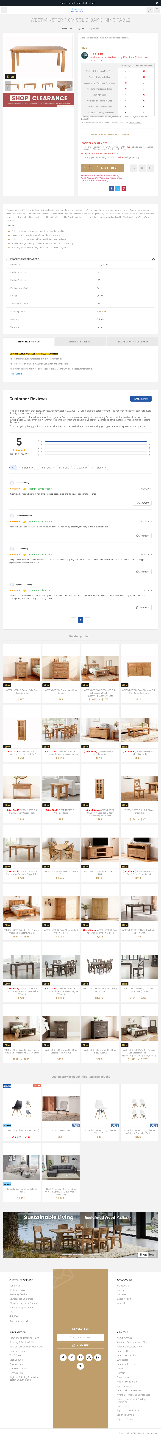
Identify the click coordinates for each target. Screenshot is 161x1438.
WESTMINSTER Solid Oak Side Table (61, 811)
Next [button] (69, 86)
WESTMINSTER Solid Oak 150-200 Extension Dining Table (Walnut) (22, 991)
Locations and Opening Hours (24, 1338)
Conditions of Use (18, 1368)
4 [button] (80, 1254)
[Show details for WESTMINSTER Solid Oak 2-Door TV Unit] (100, 849)
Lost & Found (16, 1360)
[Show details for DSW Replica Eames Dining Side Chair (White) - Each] (100, 1108)
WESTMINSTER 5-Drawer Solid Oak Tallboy (61, 691)
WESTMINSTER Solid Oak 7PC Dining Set (61, 872)
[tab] (29, 341)
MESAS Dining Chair (61, 1130)
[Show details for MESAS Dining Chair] (61, 1108)
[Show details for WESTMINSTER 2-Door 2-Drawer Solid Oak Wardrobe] (61, 908)
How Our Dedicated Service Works (26, 1346)
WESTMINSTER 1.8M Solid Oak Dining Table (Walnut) (139, 931)
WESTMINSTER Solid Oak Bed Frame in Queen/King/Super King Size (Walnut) (21, 1051)
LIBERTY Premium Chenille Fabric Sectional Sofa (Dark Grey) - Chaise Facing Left (61, 1192)
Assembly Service (18, 1294)
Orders (120, 1290)
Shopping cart (124, 1299)
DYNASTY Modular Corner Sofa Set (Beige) (21, 1190)
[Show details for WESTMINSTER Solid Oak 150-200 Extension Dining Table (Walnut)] (22, 967)
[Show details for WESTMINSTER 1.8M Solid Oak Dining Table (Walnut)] (139, 908)
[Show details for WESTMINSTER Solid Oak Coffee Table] (139, 730)
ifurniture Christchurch (128, 1355)
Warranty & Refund (80, 341)
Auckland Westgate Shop (129, 1346)
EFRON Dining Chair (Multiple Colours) (22, 1130)
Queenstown (123, 1377)
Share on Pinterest (124, 188)
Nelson (120, 1368)
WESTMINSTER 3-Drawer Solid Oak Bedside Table (22, 691)
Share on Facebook (111, 188)
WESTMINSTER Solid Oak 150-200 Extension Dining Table (22, 872)
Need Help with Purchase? (132, 341)
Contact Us (14, 1285)
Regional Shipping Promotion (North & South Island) (24, 1378)
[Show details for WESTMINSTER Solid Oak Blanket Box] (100, 730)
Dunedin (121, 1373)
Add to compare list (142, 168)
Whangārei (122, 1360)
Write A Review (141, 399)
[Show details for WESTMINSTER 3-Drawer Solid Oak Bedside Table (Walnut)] (61, 1028)
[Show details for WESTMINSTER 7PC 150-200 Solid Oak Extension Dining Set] (61, 730)
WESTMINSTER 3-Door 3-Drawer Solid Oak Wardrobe (100, 931)
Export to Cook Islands (128, 1410)
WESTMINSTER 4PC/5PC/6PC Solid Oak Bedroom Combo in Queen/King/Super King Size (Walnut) (139, 1053)
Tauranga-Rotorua (126, 1364)
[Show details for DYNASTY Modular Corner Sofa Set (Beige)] (22, 1167)
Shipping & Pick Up (29, 341)
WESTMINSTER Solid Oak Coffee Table (139, 752)
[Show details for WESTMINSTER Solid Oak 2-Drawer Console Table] (22, 788)
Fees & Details (16, 374)
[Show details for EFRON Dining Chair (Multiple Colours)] (22, 1108)
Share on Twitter (117, 188)
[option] (13, 86)
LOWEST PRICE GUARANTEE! (94, 143)
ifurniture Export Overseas (130, 1390)
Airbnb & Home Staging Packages (133, 1395)
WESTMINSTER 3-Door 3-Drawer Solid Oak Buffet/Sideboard (139, 691)
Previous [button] (8, 86)
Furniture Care (16, 1373)
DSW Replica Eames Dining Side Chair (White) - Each (100, 1131)
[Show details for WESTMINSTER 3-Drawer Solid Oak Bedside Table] (22, 668)
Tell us (127, 147)
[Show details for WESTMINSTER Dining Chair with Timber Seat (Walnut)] (139, 967)
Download (101, 311)
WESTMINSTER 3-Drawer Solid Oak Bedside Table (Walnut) (61, 1051)
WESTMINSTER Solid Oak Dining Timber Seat (139, 811)
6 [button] (91, 1254)
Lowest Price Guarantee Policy (114, 149)
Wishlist (121, 1303)
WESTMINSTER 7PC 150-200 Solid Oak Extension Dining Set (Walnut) (61, 991)
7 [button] (96, 1254)
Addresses (122, 1294)
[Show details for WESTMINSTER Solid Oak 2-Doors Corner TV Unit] (139, 849)
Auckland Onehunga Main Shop (132, 1342)
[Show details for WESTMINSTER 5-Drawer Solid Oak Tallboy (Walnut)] (100, 1028)
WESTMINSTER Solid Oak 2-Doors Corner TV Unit (139, 872)
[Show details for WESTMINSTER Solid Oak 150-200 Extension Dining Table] (22, 849)
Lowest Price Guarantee (21, 1299)
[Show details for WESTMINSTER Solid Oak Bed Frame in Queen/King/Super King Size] (22, 908)
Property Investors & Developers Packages (133, 1400)
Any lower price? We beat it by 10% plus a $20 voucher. (119, 59)
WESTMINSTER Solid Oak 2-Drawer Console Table (22, 811)
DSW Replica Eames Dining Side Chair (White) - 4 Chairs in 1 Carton (139, 1131)
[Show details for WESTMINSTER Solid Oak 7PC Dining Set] (61, 849)
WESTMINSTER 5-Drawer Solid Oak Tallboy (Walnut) (100, 1051)
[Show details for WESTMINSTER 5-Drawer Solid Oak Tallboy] (61, 668)
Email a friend (150, 168)
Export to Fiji (123, 1406)
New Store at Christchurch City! (77, 3)
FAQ (11, 1312)
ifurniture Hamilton (126, 1351)
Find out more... (135, 123)
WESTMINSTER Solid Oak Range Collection (109, 134)
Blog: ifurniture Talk (18, 1321)
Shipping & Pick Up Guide (21, 1342)
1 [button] (64, 1254)
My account (123, 1285)
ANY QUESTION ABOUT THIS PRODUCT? (99, 154)
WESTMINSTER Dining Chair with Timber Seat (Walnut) (139, 989)
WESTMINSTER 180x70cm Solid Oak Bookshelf (22, 752)
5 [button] (85, 1254)
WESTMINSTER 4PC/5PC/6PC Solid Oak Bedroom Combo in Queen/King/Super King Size (100, 693)
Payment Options (18, 1364)
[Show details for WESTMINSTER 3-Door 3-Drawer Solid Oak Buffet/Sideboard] (139, 668)
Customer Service (18, 1290)
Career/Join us (124, 1386)
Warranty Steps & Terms (21, 1307)
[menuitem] (26, 1286)
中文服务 (13, 1316)
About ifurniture (124, 1338)
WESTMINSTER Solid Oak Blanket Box (100, 752)
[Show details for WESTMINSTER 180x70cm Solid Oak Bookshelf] (22, 730)
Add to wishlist (133, 168)
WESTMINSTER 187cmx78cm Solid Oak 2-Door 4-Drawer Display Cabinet (100, 813)
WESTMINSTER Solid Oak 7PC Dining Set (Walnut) (100, 989)
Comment (142, 503)
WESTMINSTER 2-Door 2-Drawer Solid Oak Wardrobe (61, 931)
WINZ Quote (15, 1355)
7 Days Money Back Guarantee (24, 1303)
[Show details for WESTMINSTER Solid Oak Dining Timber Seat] (139, 788)
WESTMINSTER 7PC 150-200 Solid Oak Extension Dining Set (61, 752)
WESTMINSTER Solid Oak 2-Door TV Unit (100, 872)
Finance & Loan (17, 1351)
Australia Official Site (127, 1381)
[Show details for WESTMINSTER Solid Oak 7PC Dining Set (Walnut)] (100, 967)
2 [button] (69, 1254)
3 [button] (75, 1254)
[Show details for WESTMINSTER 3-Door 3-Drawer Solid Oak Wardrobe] (100, 908)
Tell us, (121, 157)
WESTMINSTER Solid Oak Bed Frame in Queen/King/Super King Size (21, 931)
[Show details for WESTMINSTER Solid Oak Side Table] (61, 788)
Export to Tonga (125, 1419)
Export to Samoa (125, 1415)
